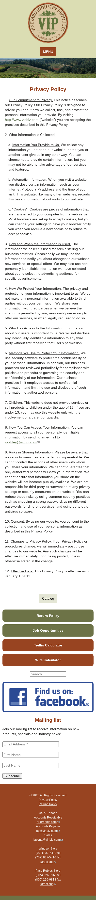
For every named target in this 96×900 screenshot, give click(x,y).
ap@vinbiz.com (48, 831)
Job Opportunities (48, 630)
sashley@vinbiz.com (22, 442)
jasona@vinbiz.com (48, 839)
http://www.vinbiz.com (21, 120)
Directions (48, 862)
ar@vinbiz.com (48, 822)
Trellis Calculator (48, 645)
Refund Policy (48, 804)
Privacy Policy (48, 800)
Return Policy (48, 616)
